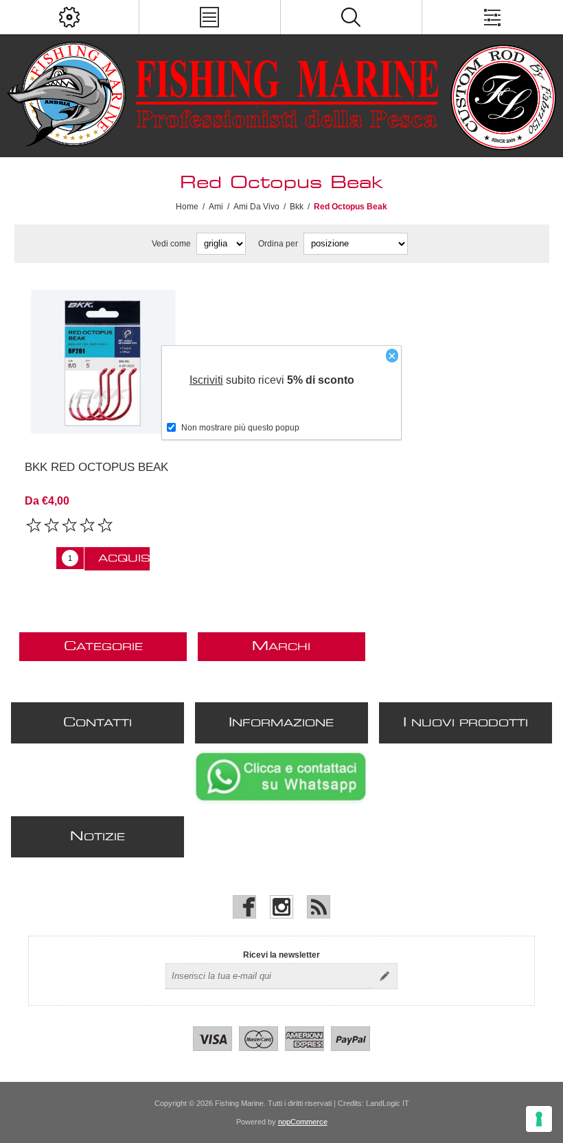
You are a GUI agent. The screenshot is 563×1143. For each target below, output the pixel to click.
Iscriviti (206, 380)
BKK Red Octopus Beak (96, 467)
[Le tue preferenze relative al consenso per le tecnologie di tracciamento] (539, 1119)
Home (187, 206)
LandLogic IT (387, 1103)
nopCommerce (303, 1122)
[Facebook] (244, 907)
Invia (384, 976)
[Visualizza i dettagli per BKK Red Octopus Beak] (103, 362)
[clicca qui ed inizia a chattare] (281, 801)
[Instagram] (281, 907)
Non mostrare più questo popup (240, 427)
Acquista (124, 559)
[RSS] (319, 907)
